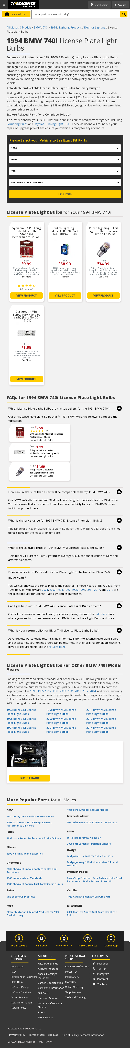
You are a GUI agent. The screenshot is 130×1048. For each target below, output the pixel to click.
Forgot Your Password (24, 976)
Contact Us (17, 966)
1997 (67, 590)
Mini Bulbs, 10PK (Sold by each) (44, 453)
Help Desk (17, 982)
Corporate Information (51, 987)
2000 (52, 590)
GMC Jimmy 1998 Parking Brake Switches (31, 816)
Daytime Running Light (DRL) (52, 124)
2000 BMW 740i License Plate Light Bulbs (61, 721)
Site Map (53, 1034)
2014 (97, 590)
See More (26, 276)
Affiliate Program (48, 968)
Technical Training (75, 997)
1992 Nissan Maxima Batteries (25, 853)
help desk (101, 614)
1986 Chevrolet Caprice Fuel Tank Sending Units (35, 884)
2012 (110, 590)
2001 (45, 590)
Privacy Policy (17, 1034)
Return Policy (18, 1007)
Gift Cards (44, 993)
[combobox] (79, 14)
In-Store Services (21, 992)
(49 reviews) (26, 289)
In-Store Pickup (20, 987)
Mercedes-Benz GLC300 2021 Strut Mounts (92, 822)
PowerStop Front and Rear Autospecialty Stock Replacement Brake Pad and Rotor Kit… (95, 879)
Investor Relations (48, 998)
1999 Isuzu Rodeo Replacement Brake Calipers (34, 838)
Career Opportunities (50, 982)
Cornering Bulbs (17, 124)
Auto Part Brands (48, 963)
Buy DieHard (29, 778)
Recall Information (21, 1002)
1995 (75, 590)
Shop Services (73, 992)
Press (41, 1012)
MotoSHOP (71, 971)
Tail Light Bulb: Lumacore (42, 472)
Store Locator (46, 1017)
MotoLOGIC (72, 976)
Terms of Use (36, 1034)
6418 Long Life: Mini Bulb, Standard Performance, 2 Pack (46, 435)
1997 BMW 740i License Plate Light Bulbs (21, 730)
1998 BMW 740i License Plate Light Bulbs (61, 712)
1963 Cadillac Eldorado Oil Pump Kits (88, 896)
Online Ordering (74, 987)
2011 (90, 590)
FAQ (13, 971)
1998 (60, 590)
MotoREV (70, 982)
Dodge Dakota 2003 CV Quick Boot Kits (90, 856)
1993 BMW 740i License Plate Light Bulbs (21, 712)
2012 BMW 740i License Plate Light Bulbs (101, 721)
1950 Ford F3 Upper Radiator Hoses (87, 809)
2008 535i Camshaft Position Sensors (89, 843)
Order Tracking (19, 997)
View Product (26, 295)
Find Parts (65, 194)
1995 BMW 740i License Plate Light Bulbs (21, 721)
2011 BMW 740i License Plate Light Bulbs (101, 712)
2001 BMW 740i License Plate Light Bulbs (61, 730)
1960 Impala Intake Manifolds (24, 878)
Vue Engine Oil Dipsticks (21, 896)
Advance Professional (77, 966)
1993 (82, 590)
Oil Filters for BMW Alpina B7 (84, 837)
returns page (57, 647)
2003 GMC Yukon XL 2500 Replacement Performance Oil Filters (29, 824)
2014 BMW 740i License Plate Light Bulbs (101, 730)
